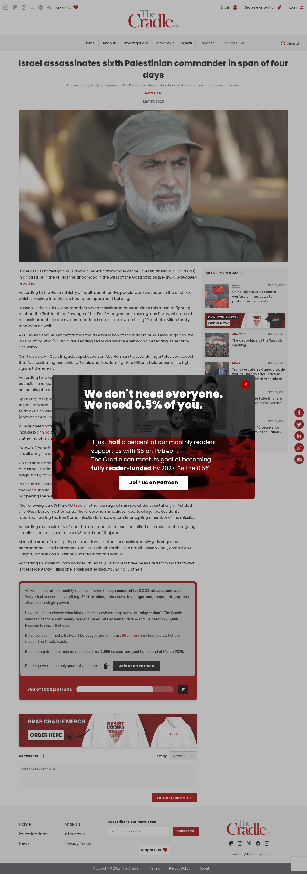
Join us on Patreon (153, 482)
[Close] (245, 384)
